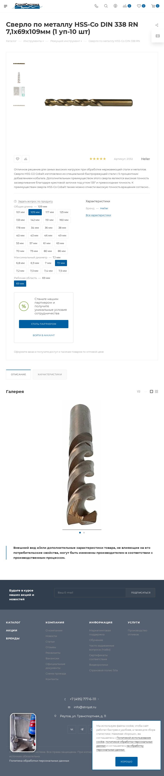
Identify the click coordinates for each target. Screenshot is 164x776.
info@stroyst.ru (85, 707)
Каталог (13, 622)
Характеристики (50, 374)
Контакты (52, 679)
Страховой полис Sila (103, 670)
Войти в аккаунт (44, 335)
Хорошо (126, 761)
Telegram (82, 729)
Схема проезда (56, 673)
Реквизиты (53, 652)
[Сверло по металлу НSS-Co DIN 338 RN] (82, 465)
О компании (54, 630)
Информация (101, 622)
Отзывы (51, 647)
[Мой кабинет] (115, 6)
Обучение (96, 640)
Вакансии (52, 658)
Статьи (50, 641)
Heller (145, 159)
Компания (55, 622)
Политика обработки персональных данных (39, 760)
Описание (18, 374)
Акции (11, 630)
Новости (51, 636)
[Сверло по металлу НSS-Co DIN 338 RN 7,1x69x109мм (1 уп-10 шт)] (89, 102)
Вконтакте (72, 729)
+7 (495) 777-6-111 (83, 699)
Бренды (13, 638)
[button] (80, 532)
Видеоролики (98, 664)
